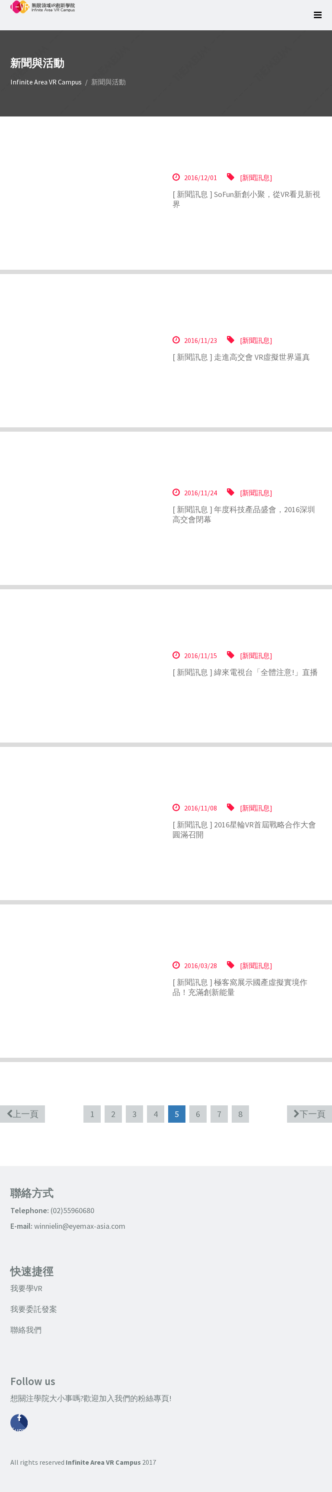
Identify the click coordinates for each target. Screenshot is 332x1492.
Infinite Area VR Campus (46, 82)
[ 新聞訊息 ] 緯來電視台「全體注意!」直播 (245, 672)
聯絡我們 (26, 1330)
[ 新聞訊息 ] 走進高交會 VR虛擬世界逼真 (241, 357)
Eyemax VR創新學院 (19, 1428)
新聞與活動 (108, 82)
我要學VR (26, 1288)
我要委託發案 (33, 1309)
